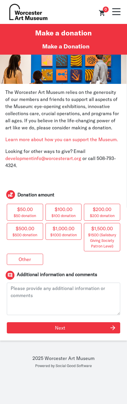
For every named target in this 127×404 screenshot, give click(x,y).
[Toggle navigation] (116, 12)
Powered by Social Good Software (63, 365)
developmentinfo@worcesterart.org (43, 158)
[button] (102, 13)
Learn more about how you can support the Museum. (62, 139)
